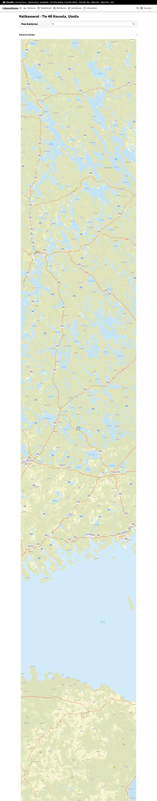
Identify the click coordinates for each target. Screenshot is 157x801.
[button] (78, 34)
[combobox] (91, 23)
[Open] (133, 23)
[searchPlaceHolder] (137, 8)
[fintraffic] (8, 2)
